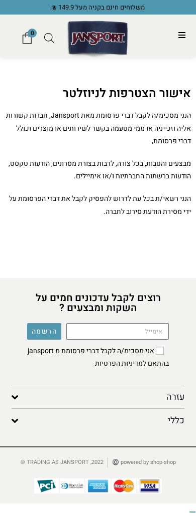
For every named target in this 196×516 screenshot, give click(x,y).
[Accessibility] (192, 512)
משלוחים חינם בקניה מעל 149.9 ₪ (98, 7)
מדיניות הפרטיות (119, 363)
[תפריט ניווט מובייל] (182, 36)
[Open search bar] (49, 38)
